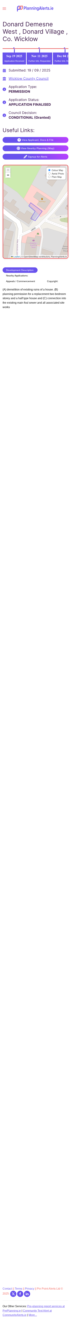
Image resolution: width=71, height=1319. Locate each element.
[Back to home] (35, 8)
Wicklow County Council (29, 78)
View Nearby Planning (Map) (37, 148)
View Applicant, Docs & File (38, 140)
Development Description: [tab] (20, 270)
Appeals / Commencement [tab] (20, 281)
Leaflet (16, 256)
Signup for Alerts (37, 156)
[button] (4, 8)
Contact (8, 1288)
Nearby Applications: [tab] (17, 275)
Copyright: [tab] (52, 281)
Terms (18, 1288)
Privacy (30, 1288)
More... (33, 1315)
